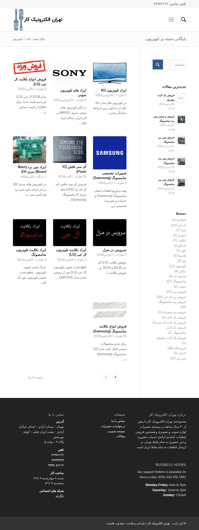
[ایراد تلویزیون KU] (109, 73)
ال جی (182, 225)
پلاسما (182, 255)
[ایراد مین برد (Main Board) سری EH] (29, 149)
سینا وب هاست (115, 523)
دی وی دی (179, 276)
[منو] (172, 20)
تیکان (182, 271)
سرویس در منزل (114, 250)
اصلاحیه (181, 220)
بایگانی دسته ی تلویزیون (165, 39)
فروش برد (179, 291)
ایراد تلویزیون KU (113, 90)
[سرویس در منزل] (109, 232)
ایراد (183, 230)
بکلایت (182, 240)
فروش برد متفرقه (174, 312)
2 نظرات (81, 259)
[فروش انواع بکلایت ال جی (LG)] (29, 68)
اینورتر (182, 235)
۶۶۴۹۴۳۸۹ (57, 460)
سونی (182, 286)
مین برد (181, 358)
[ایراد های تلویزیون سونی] (69, 73)
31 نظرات (80, 176)
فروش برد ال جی (175, 297)
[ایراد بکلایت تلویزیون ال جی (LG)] (69, 232)
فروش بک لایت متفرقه (171, 338)
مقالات (120, 436)
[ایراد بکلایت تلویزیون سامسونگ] (29, 232)
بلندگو (182, 245)
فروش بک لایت (176, 317)
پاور (183, 250)
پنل (184, 261)
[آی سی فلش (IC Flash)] (69, 149)
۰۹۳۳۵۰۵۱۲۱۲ (55, 465)
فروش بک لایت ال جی (171, 322)
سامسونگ (179, 281)
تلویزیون (180, 266)
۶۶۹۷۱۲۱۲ (161, 4)
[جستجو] (181, 19)
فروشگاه (180, 348)
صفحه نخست (116, 431)
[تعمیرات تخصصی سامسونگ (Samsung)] (109, 152)
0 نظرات (121, 95)
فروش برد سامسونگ (172, 302)
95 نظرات (120, 336)
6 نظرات (41, 88)
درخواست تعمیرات (113, 426)
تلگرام (60, 496)
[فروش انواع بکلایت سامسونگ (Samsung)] (109, 309)
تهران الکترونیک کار (158, 523)
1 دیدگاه (41, 176)
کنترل (182, 353)
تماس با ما (118, 421)
